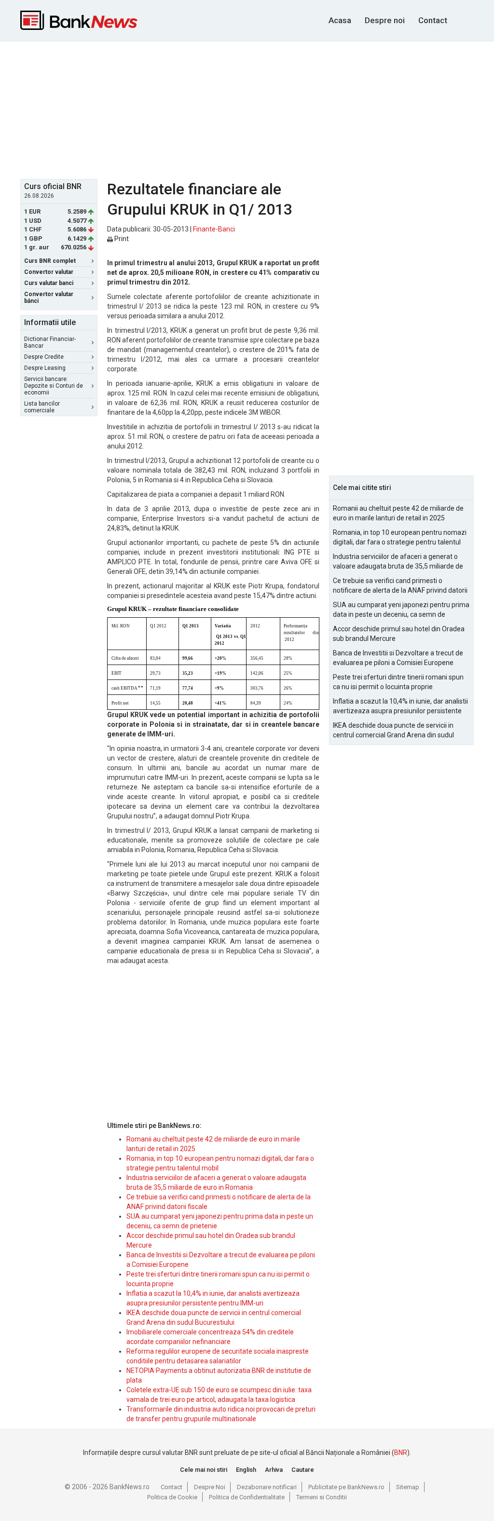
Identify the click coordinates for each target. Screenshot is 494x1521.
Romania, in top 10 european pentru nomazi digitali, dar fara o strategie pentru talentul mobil (400, 538)
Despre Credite (44, 356)
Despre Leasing (45, 368)
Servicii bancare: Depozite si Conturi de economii (53, 386)
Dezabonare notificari (267, 1487)
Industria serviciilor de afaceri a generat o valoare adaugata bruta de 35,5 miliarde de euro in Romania (398, 562)
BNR (400, 1452)
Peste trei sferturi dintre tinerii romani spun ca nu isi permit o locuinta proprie (398, 682)
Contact (432, 20)
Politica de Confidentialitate (247, 1497)
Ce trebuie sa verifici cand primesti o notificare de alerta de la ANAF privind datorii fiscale (400, 586)
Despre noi (385, 20)
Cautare (302, 1469)
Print (121, 239)
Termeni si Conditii (321, 1497)
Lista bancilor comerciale (42, 407)
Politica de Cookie (172, 1497)
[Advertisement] (254, 109)
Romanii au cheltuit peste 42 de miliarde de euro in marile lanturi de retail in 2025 (398, 513)
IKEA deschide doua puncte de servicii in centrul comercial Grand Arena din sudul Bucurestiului (393, 730)
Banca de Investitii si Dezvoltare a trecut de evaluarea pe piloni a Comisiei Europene (398, 657)
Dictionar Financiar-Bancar (50, 342)
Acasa (340, 20)
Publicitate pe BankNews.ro (346, 1487)
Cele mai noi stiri (203, 1469)
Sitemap (407, 1487)
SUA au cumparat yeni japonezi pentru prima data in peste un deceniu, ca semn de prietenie (401, 610)
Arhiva (274, 1469)
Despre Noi (209, 1487)
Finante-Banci (214, 229)
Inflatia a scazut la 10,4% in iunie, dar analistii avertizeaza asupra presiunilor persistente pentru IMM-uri (400, 706)
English (246, 1469)
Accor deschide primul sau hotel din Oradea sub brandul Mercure (399, 633)
